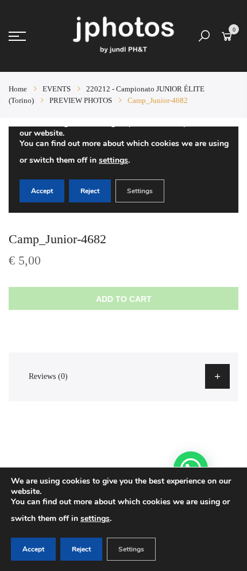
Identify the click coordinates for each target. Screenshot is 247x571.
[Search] (203, 36)
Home (18, 89)
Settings (131, 549)
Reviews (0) (48, 376)
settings (95, 518)
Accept (33, 549)
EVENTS (57, 89)
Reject (81, 549)
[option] (123, 170)
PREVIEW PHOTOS (80, 100)
